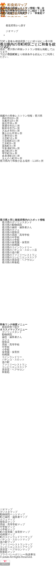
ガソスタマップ (8, 512)
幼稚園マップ (7, 534)
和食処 (5, 372)
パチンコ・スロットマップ (15, 539)
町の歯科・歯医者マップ (13, 517)
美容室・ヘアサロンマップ (15, 549)
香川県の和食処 (10, 262)
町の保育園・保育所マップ (15, 532)
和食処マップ (7, 552)
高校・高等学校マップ (12, 524)
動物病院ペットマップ (12, 514)
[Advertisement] (28, 86)
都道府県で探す (10, 327)
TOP (2, 41)
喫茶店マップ (7, 522)
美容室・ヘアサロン (13, 369)
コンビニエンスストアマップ (16, 547)
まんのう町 (12, 158)
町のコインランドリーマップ (16, 537)
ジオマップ (12, 31)
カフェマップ (7, 519)
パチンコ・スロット (13, 359)
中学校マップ (7, 527)
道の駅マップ (7, 542)
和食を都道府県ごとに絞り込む (25, 41)
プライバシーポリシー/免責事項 (17, 554)
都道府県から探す (16, 25)
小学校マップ (7, 529)
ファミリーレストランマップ (16, 544)
